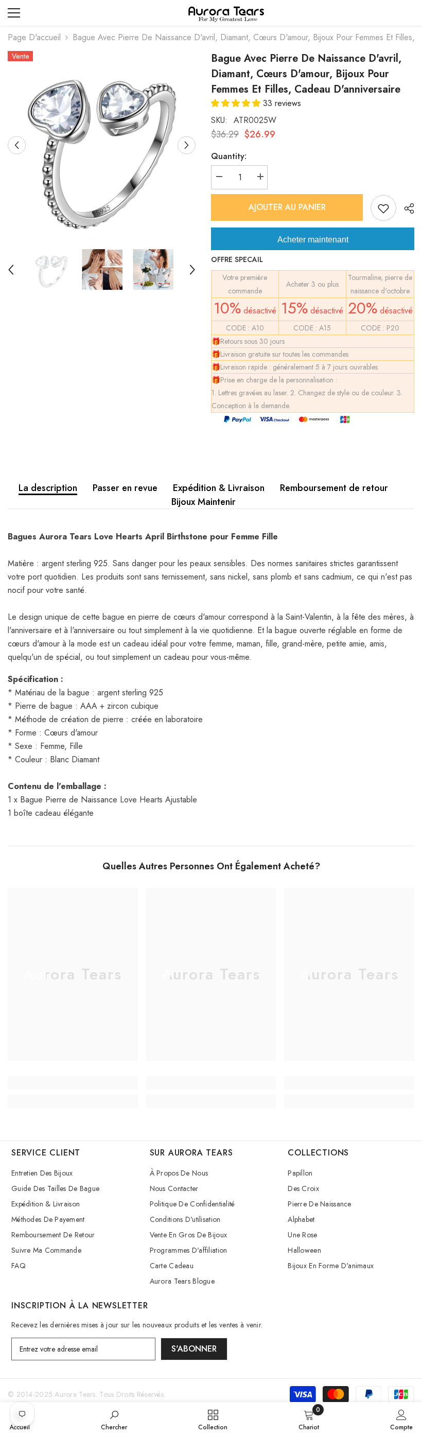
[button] (237, 103)
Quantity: (229, 156)
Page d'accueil (34, 37)
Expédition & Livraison (219, 488)
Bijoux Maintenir (203, 502)
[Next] (187, 145)
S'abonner (194, 1349)
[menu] (14, 13)
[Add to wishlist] (383, 208)
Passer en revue (125, 488)
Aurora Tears (75, 1394)
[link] (73, 1083)
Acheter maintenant (312, 239)
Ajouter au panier (287, 207)
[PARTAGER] (405, 208)
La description (48, 488)
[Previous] (17, 145)
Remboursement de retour (334, 488)
